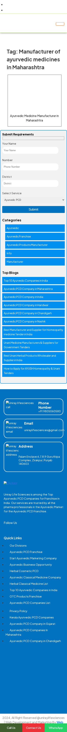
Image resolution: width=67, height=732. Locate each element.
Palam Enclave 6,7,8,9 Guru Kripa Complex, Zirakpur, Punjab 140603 (39, 460)
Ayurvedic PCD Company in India (23, 296)
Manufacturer (15, 261)
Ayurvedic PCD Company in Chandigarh (28, 313)
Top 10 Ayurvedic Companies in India (26, 280)
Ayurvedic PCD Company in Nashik (25, 321)
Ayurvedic (13, 228)
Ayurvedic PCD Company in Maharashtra (28, 288)
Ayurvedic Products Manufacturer (27, 244)
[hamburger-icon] (60, 24)
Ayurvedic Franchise (19, 236)
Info (9, 253)
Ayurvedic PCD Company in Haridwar (26, 305)
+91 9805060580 (49, 411)
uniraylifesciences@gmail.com (44, 430)
